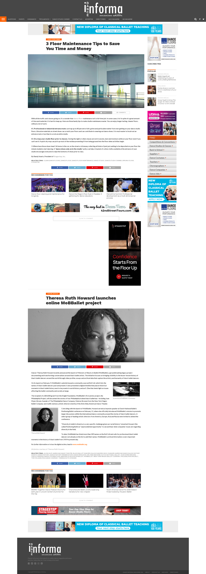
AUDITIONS (12, 19)
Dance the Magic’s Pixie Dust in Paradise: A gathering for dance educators (85, 195)
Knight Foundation (52, 456)
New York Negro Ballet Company (107, 456)
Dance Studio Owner (61, 19)
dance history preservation (61, 455)
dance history (43, 455)
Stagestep (35, 162)
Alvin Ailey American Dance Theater (58, 453)
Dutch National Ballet (110, 455)
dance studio (98, 160)
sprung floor (128, 160)
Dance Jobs (155, 174)
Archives (165, 572)
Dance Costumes (157, 158)
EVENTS (21, 19)
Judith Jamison (37, 456)
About (147, 572)
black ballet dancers (82, 453)
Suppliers (154, 154)
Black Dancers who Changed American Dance (109, 453)
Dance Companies (157, 170)
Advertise (89, 19)
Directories (101, 19)
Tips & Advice (44, 19)
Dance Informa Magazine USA (133, 572)
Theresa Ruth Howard (67, 458)
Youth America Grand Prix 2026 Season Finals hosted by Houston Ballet (122, 491)
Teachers (154, 162)
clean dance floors (52, 160)
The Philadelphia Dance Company (44, 458)
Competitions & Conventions (162, 142)
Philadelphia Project (129, 456)
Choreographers (157, 166)
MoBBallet (88, 456)
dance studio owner (113, 160)
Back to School (156, 150)
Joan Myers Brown (128, 455)
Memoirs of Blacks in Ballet (72, 456)
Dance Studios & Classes (160, 146)
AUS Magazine (114, 19)
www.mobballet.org (80, 444)
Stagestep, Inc (59, 156)
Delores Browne (94, 455)
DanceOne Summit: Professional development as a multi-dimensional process (121, 196)
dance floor (78, 118)
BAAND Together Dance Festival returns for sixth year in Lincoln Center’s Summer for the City (48, 492)
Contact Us (77, 19)
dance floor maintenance (82, 160)
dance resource (79, 455)
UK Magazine (127, 19)
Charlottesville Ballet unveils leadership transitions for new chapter (84, 491)
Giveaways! (31, 19)
